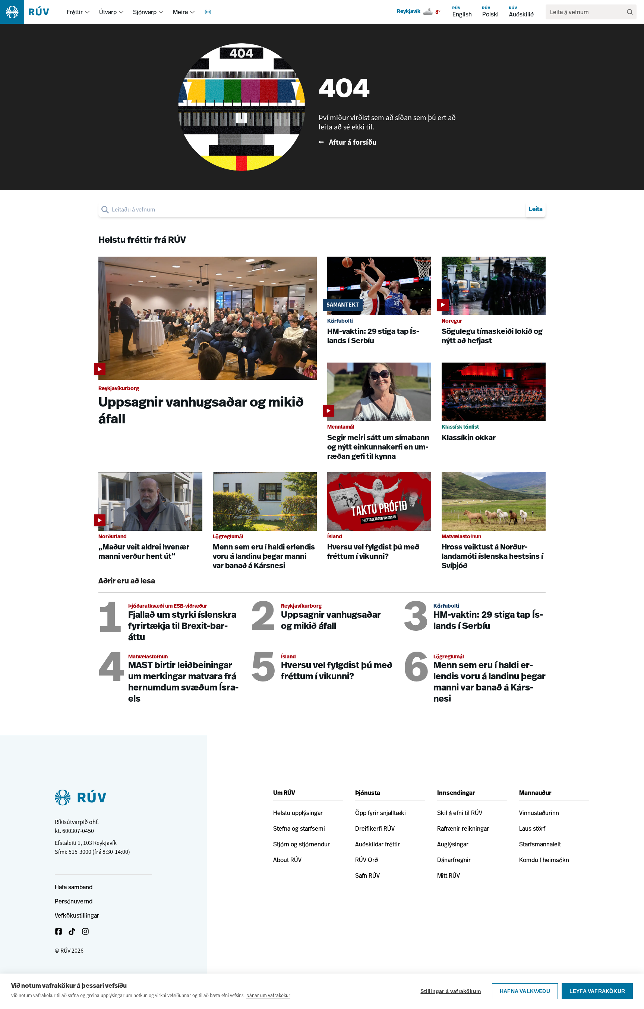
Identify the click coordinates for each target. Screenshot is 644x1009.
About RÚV (287, 860)
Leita (536, 210)
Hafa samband (73, 887)
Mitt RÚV (448, 875)
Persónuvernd (73, 901)
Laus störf (532, 828)
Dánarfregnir (454, 860)
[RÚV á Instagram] (85, 931)
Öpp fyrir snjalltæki (380, 813)
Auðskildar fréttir (377, 844)
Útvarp (108, 12)
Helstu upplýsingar (298, 813)
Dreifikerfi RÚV (375, 828)
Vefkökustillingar (77, 915)
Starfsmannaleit (540, 844)
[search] (317, 209)
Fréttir (75, 12)
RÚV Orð (366, 860)
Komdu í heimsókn (544, 860)
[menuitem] (87, 12)
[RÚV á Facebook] (58, 931)
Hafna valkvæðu (525, 991)
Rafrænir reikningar (463, 828)
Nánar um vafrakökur (268, 995)
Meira (180, 12)
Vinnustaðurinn (539, 813)
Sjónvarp (145, 12)
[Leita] (630, 12)
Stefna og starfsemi (299, 828)
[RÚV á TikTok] (72, 931)
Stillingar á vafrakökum (450, 991)
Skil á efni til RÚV (459, 813)
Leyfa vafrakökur (597, 991)
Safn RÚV (367, 875)
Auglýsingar (452, 844)
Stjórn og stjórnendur (301, 844)
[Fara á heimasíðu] (31, 12)
